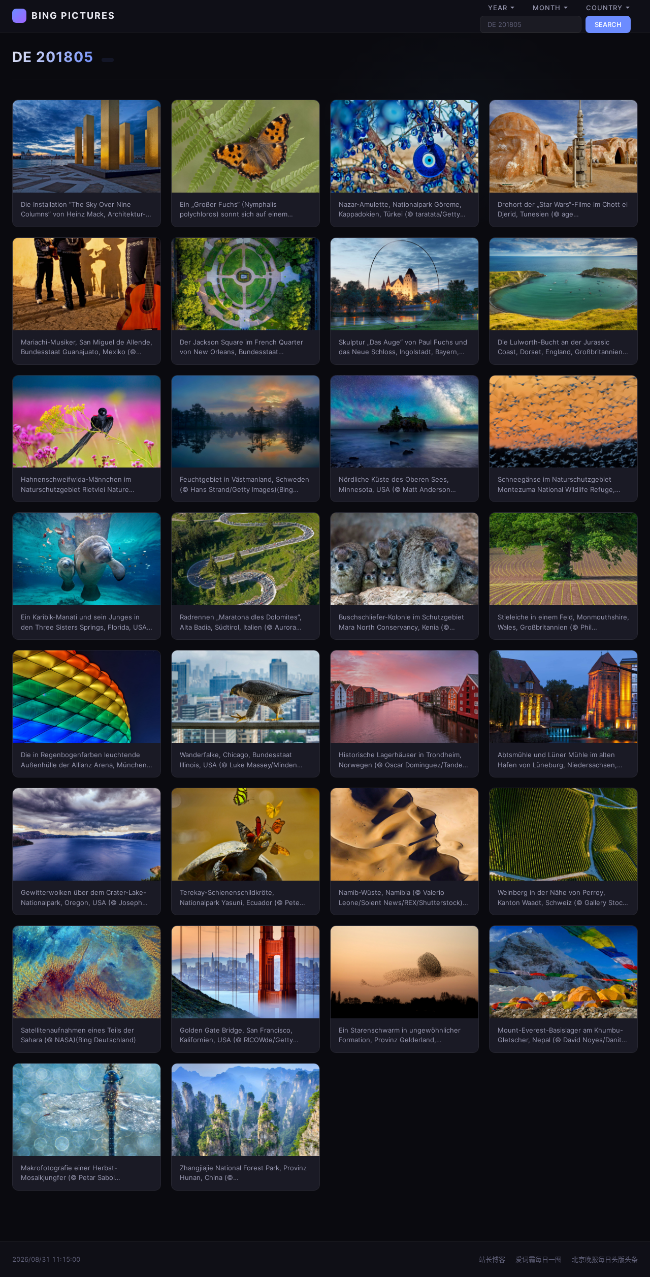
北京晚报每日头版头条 (605, 1259)
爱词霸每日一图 (538, 1259)
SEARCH (608, 24)
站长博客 (492, 1259)
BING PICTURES (73, 15)
